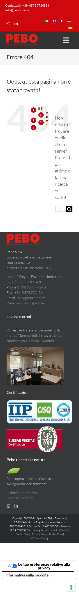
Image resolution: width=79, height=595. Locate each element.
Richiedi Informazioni (23, 492)
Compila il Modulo (40, 341)
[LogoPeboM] (22, 36)
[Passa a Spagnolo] (70, 28)
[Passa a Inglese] (54, 20)
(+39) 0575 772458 (32, 287)
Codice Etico (56, 534)
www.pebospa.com (29, 303)
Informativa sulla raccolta (26, 575)
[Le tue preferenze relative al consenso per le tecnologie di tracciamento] (71, 587)
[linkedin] (16, 23)
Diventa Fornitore (20, 498)
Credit (64, 530)
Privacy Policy (39, 534)
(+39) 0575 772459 (28, 292)
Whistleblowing (39, 538)
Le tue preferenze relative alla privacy (44, 566)
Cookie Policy (23, 534)
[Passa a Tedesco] (69, 20)
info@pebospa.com (18, 10)
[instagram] (8, 23)
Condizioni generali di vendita (43, 530)
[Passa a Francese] (62, 20)
